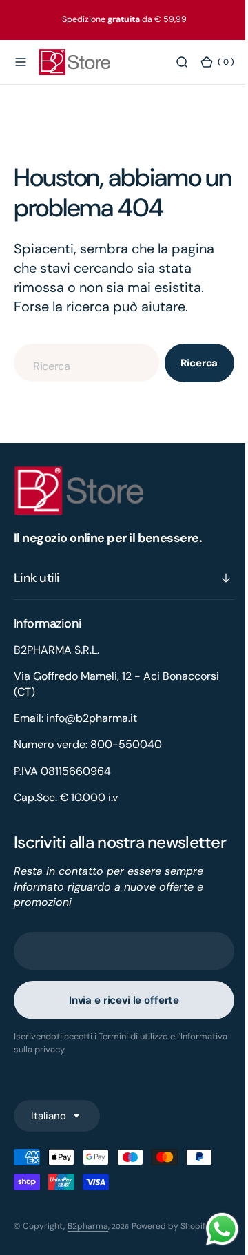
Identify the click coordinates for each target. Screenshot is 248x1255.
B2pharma (88, 1245)
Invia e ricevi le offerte (118, 1020)
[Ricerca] (171, 63)
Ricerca (189, 363)
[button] (21, 63)
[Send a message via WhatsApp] (212, 1229)
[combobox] (81, 363)
